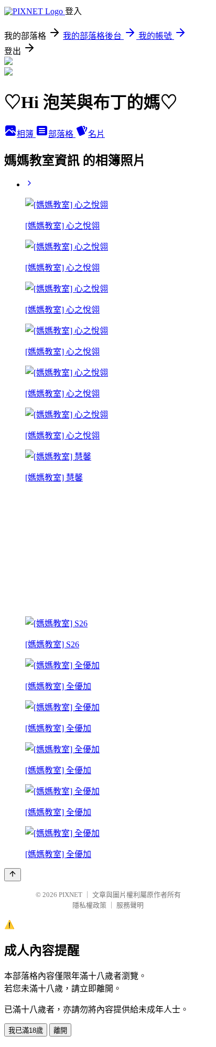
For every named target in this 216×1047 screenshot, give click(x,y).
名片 (96, 134)
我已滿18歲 (25, 1030)
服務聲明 (130, 905)
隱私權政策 (89, 905)
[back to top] (12, 874)
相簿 (26, 134)
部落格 (61, 134)
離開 (60, 1030)
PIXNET (70, 895)
